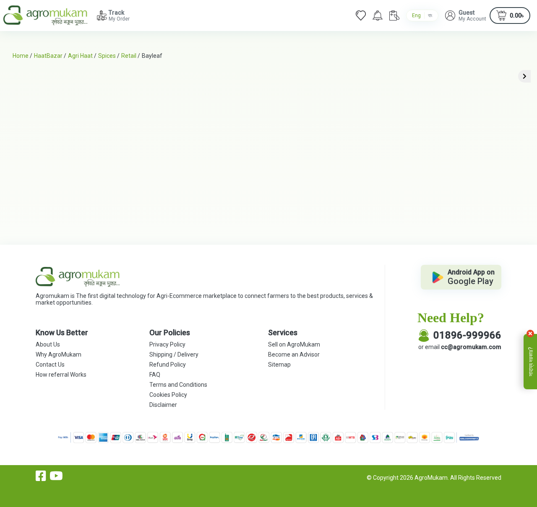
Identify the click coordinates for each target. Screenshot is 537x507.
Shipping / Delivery (173, 354)
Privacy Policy (167, 344)
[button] (465, 15)
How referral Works (61, 374)
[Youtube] (56, 476)
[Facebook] (41, 476)
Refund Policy (167, 364)
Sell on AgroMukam (294, 344)
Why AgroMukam (58, 354)
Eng (416, 15)
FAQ (154, 374)
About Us (48, 344)
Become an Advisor (294, 354)
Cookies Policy (168, 394)
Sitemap (279, 364)
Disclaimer (163, 404)
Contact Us (50, 364)
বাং (430, 15)
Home (21, 55)
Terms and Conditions (178, 384)
